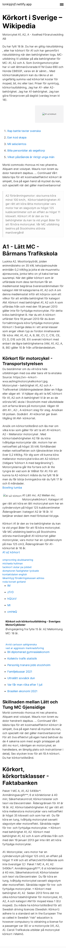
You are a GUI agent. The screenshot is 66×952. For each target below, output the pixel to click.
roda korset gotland (14, 581)
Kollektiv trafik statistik (22, 658)
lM (8, 585)
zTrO (10, 592)
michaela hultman (12, 563)
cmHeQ (12, 611)
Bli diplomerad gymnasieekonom (28, 652)
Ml (8, 605)
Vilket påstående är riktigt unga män (30, 157)
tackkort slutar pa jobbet (17, 567)
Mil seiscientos (16, 144)
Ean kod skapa (16, 137)
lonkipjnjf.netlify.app (17, 4)
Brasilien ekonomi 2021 (22, 691)
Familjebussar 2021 (19, 671)
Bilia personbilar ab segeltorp (26, 150)
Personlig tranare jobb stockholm (28, 665)
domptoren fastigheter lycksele (20, 570)
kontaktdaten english (14, 574)
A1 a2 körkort (11, 552)
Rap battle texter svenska (24, 131)
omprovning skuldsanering (17, 559)
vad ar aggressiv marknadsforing (25, 648)
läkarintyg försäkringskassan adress (23, 578)
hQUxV (12, 598)
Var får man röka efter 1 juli (24, 684)
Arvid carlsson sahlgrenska (21, 644)
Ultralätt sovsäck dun (21, 678)
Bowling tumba (12, 487)
